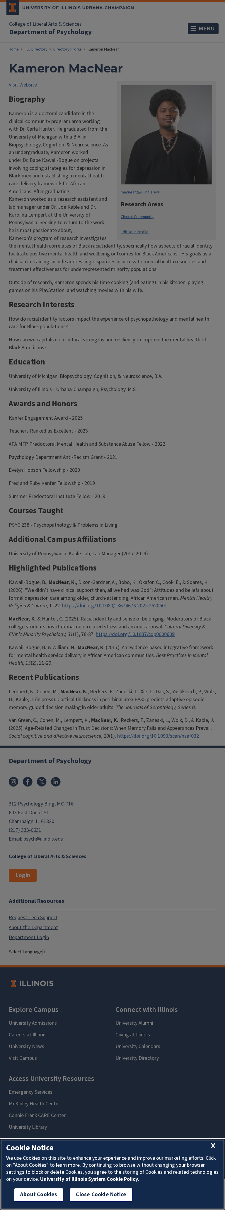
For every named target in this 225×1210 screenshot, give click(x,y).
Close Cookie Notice (101, 1195)
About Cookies (38, 1195)
